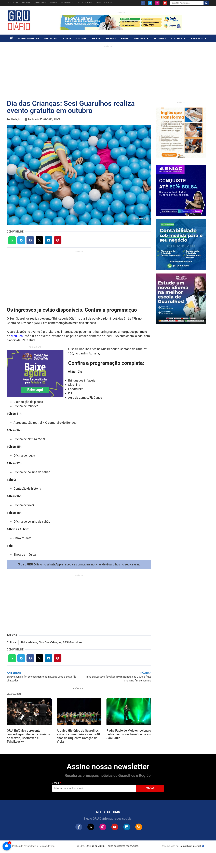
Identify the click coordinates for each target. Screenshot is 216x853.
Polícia (96, 38)
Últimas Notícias (28, 38)
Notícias (26, 3)
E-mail (56, 782)
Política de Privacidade (24, 846)
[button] (12, 240)
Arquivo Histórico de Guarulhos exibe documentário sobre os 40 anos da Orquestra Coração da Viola (78, 736)
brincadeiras (29, 642)
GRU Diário (13, 3)
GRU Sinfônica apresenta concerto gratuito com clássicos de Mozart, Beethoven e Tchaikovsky (28, 736)
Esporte (139, 38)
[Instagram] (157, 3)
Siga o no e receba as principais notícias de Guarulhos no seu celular (78, 564)
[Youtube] (165, 3)
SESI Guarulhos (72, 642)
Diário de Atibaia (104, 3)
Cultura (81, 38)
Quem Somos (40, 3)
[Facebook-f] (143, 3)
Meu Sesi (17, 336)
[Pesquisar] (206, 3)
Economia (160, 38)
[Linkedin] (126, 827)
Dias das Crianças (49, 642)
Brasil (125, 38)
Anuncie (53, 3)
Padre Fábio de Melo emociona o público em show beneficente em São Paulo (128, 734)
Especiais (197, 38)
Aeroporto (51, 38)
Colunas (176, 38)
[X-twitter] (150, 3)
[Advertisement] (108, 73)
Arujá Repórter (85, 3)
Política (111, 38)
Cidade (67, 38)
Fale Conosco (67, 3)
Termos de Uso (47, 846)
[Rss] (138, 827)
